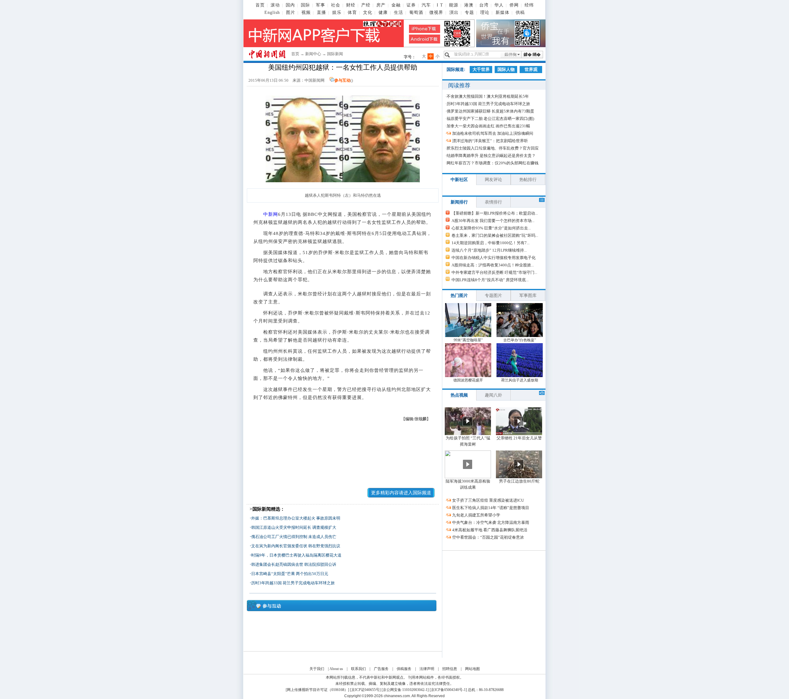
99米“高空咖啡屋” (468, 340)
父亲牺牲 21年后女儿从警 (519, 438)
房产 (381, 5)
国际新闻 (335, 53)
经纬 (529, 5)
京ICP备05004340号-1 (448, 690)
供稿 (520, 12)
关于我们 (316, 669)
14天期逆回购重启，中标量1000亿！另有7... (490, 243)
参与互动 (342, 80)
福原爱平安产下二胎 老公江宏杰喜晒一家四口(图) (490, 118)
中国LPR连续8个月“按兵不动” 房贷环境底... (490, 280)
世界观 (531, 69)
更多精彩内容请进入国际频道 (401, 492)
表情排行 (493, 202)
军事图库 (528, 295)
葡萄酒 (416, 12)
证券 (411, 5)
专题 (469, 12)
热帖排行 (528, 179)
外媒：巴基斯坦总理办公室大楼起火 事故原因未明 (295, 518)
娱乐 (336, 12)
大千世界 (481, 69)
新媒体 (502, 12)
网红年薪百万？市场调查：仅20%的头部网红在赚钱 (492, 163)
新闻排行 (459, 202)
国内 (290, 5)
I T (440, 5)
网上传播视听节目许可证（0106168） (317, 690)
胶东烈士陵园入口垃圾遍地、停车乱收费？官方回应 (493, 148)
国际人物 (506, 69)
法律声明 (426, 669)
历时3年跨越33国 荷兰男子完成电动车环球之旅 (293, 583)
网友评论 (493, 179)
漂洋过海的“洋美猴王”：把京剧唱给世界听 (490, 140)
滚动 (275, 5)
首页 (260, 5)
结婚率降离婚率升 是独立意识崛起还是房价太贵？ (491, 155)
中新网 (270, 214)
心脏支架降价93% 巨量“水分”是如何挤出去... (491, 228)
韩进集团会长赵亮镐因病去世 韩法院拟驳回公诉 (293, 564)
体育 (352, 12)
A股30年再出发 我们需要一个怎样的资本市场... (493, 220)
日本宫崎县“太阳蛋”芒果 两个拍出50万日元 (289, 573)
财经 (350, 5)
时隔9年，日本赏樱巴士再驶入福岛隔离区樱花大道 (296, 555)
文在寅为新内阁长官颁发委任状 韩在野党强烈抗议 (295, 546)
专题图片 (493, 295)
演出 (454, 12)
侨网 (514, 5)
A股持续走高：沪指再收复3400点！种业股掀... (493, 265)
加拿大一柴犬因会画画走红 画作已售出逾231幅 (488, 126)
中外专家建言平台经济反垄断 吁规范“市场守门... (494, 272)
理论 (484, 12)
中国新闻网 (315, 80)
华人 (499, 5)
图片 (290, 12)
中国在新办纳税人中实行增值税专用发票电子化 (494, 257)
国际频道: (456, 69)
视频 (306, 12)
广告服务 (381, 669)
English (272, 12)
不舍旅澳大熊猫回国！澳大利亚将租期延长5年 (488, 96)
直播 (321, 12)
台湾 (484, 5)
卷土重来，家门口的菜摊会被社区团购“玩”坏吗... (495, 235)
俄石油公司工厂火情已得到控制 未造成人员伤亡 (293, 536)
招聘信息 (449, 669)
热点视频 (459, 395)
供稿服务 (404, 669)
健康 (383, 12)
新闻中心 (313, 53)
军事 (320, 5)
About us (336, 669)
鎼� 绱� (532, 54)
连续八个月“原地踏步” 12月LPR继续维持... (489, 250)
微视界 (436, 12)
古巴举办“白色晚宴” (519, 340)
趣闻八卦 (493, 395)
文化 (367, 12)
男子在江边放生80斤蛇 (519, 481)
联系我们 (358, 669)
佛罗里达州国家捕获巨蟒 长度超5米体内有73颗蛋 (490, 111)
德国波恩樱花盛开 (468, 380)
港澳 (468, 5)
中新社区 (459, 179)
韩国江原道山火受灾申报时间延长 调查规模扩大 (293, 527)
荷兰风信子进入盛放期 (519, 380)
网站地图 (472, 669)
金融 (396, 5)
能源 (453, 5)
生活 (398, 12)
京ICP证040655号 (365, 690)
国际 (305, 5)
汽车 (426, 5)
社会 (335, 5)
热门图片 (459, 295)
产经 (365, 5)
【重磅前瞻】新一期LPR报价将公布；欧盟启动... (495, 213)
